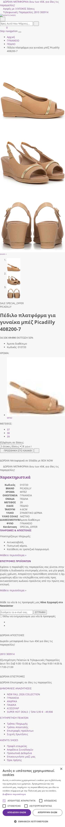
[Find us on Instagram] (8, 625)
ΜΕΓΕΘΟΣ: (6, 423)
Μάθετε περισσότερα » (13, 555)
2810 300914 (7, 654)
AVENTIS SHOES (9, 740)
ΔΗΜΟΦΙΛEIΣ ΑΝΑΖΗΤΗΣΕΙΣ (16, 688)
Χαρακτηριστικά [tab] (15, 477)
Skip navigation (9, 31)
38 (8, 433)
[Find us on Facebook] (8, 622)
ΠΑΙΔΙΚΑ (11, 704)
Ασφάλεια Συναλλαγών (20, 749)
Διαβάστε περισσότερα (14, 794)
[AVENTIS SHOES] (32, 15)
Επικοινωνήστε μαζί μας (21, 756)
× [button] (61, 769)
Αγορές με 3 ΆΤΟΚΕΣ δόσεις (19, 8)
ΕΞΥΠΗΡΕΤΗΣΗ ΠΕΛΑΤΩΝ (14, 717)
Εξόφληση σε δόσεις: (12, 442)
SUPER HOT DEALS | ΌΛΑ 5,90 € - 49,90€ (30, 711)
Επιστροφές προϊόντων (20, 730)
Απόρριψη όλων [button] (47, 812)
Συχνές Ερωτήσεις (17, 734)
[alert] (32, 796)
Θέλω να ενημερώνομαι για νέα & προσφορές (29, 616)
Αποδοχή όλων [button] (16, 812)
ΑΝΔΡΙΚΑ (12, 701)
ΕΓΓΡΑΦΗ (40, 612)
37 (8, 429)
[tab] (15, 530)
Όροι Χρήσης (14, 760)
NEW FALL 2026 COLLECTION (23, 694)
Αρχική (11, 37)
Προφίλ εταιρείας (17, 746)
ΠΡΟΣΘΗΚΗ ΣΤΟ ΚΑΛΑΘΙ (18, 450)
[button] (32, 821)
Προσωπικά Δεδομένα (19, 753)
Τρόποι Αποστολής (17, 727)
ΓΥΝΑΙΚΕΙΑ (13, 697)
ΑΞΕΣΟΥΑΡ (13, 708)
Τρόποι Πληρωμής (17, 723)
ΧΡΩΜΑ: (4, 353)
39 (8, 436)
